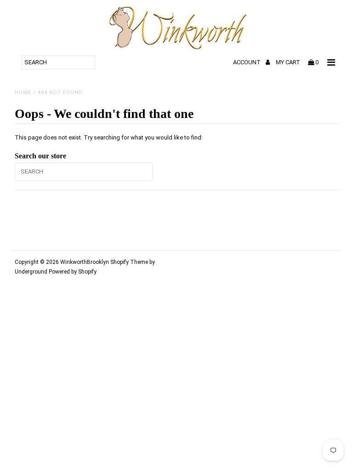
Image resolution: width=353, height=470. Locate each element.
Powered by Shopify (73, 272)
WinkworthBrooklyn (84, 262)
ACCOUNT (247, 62)
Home (23, 92)
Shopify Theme (129, 262)
